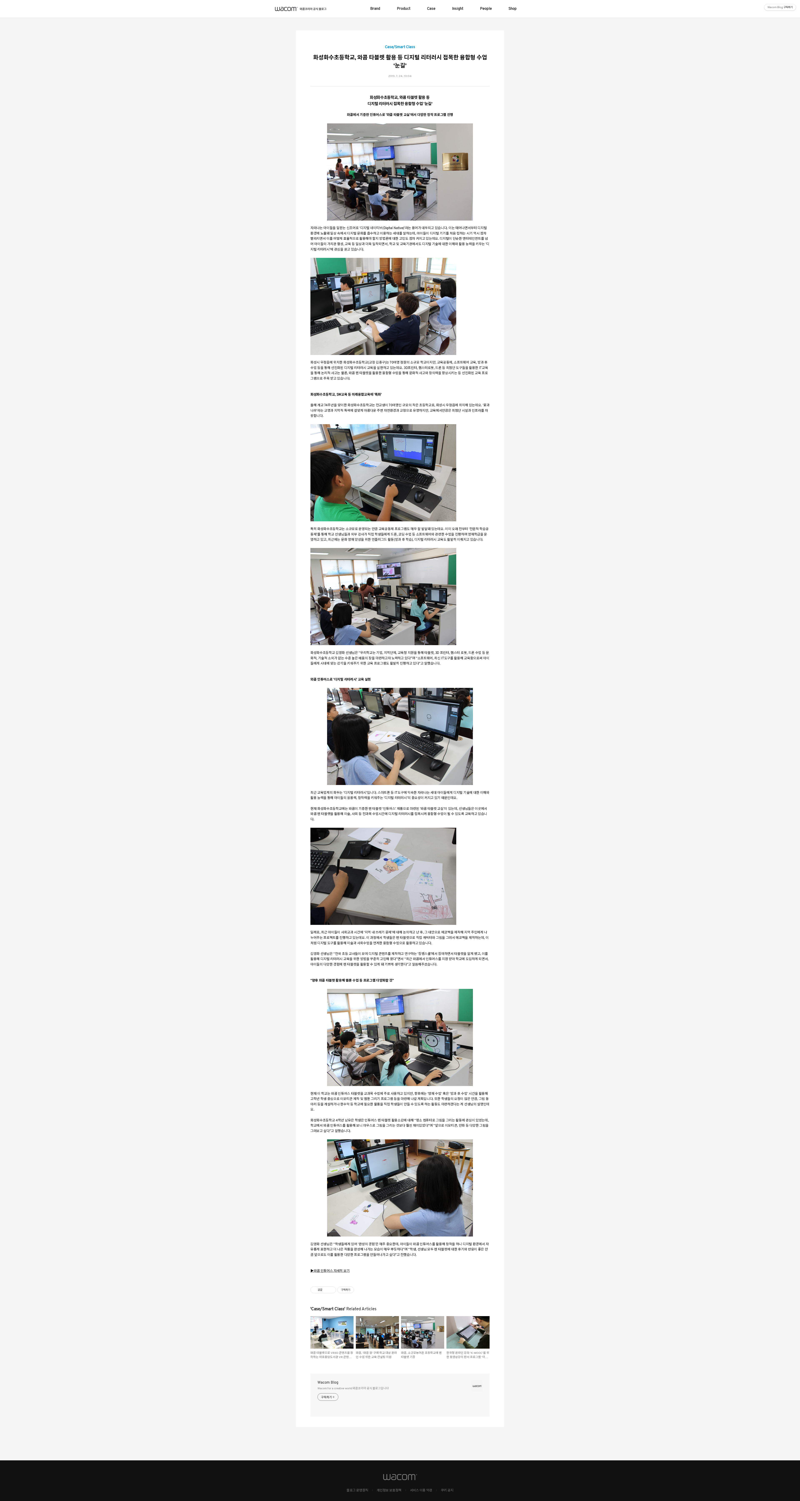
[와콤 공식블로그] (301, 8)
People (486, 8)
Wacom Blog (328, 1382)
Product (403, 8)
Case (431, 8)
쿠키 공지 (447, 1490)
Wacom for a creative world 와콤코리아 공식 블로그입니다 (353, 1388)
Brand (375, 8)
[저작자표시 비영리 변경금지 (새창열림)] (359, 1290)
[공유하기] (326, 1290)
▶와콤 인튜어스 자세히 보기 (330, 1271)
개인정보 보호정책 (389, 1490)
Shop (513, 8)
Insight (457, 8)
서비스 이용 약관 (421, 1490)
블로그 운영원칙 (357, 1490)
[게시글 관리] (331, 1290)
